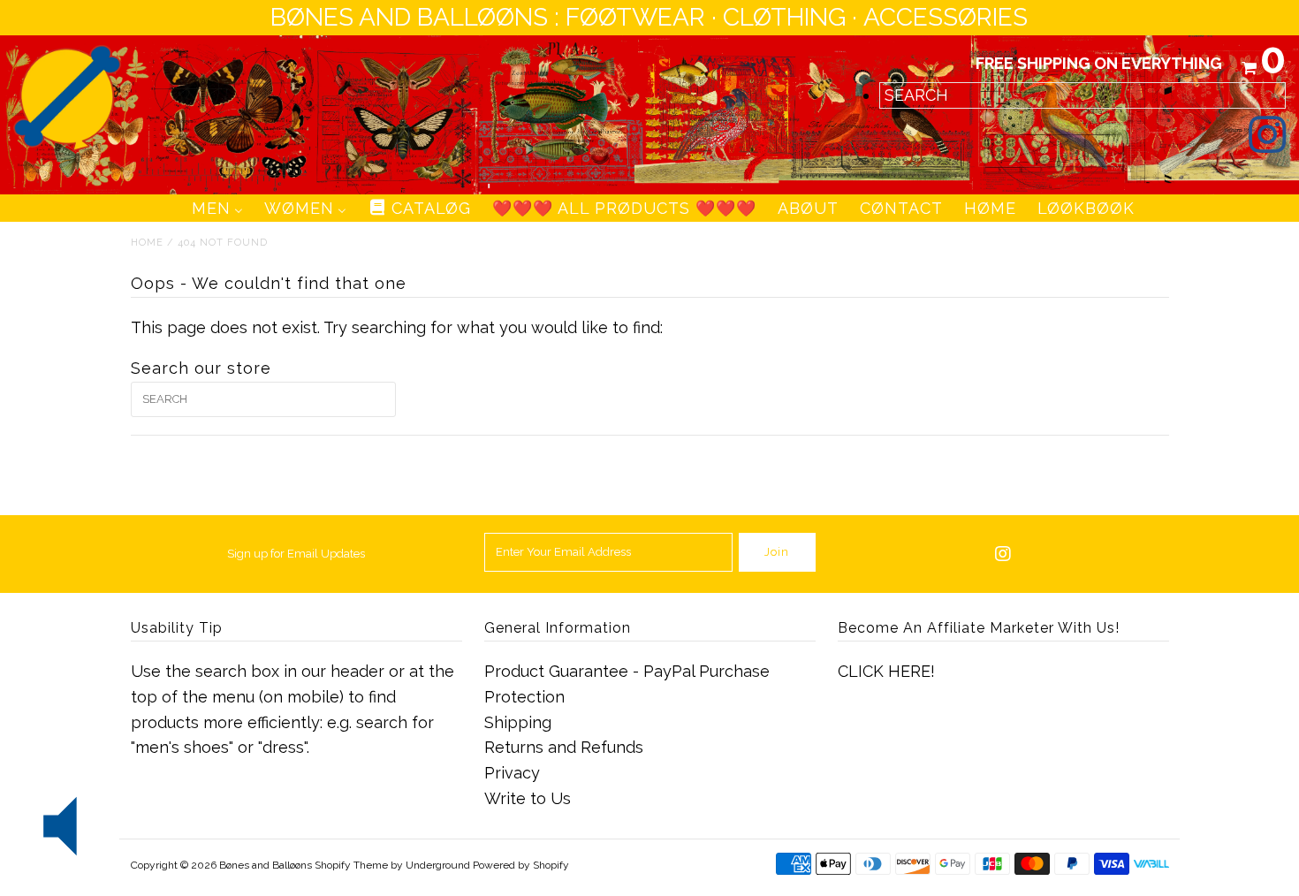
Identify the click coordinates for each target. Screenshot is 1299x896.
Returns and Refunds (563, 747)
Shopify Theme (351, 865)
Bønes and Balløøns (265, 865)
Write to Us (527, 798)
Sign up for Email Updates (296, 553)
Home (147, 242)
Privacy (512, 772)
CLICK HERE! (886, 671)
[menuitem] (217, 208)
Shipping (517, 722)
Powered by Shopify (521, 865)
